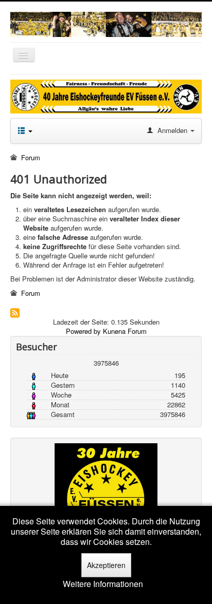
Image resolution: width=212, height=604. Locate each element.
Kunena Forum (125, 331)
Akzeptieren (106, 565)
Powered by (83, 331)
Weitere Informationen (103, 584)
